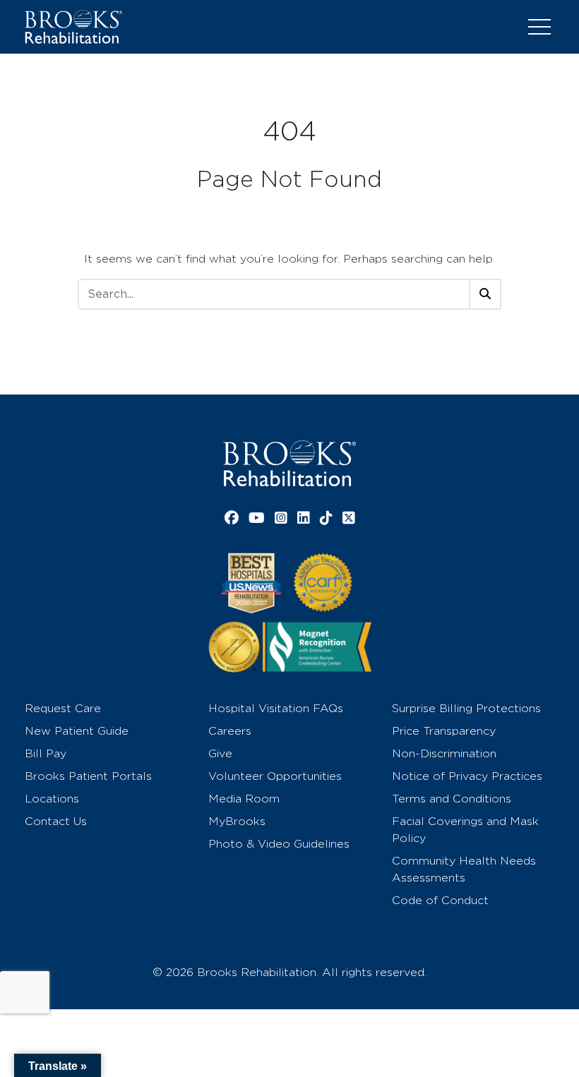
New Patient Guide (77, 731)
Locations (52, 799)
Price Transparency (444, 731)
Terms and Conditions (451, 799)
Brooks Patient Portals (88, 776)
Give (220, 753)
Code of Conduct (440, 900)
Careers (229, 731)
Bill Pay (45, 753)
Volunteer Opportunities (275, 776)
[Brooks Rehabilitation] (289, 463)
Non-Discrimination (444, 753)
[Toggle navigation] (539, 27)
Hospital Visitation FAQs (275, 708)
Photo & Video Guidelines (279, 844)
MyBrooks (236, 821)
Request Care (63, 708)
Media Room (244, 799)
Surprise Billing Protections (466, 708)
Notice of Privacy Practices (467, 776)
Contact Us (56, 821)
